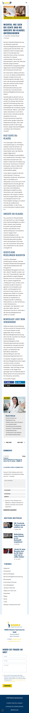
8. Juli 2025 (16, 544)
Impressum (14, 710)
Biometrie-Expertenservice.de (16, 698)
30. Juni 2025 (17, 559)
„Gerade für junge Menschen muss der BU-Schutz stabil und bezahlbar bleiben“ (19, 553)
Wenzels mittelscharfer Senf (11, 604)
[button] (9, 382)
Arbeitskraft (7, 571)
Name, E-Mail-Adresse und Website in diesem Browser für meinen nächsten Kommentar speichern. (14, 503)
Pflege (5, 596)
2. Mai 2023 (6, 456)
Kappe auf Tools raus (9, 590)
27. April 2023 (6, 35)
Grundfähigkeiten (8, 585)
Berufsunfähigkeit (8, 18)
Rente (5, 599)
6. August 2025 (17, 529)
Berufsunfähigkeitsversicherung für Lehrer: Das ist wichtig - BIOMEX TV (12, 460)
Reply (24, 456)
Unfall (5, 601)
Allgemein (6, 568)
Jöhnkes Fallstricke (9, 588)
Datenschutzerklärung (14, 706)
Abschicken (7, 686)
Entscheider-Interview (9, 582)
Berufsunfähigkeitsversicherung (21, 18)
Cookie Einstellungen (15, 703)
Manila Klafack (15, 35)
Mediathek (6, 593)
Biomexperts (7, 579)
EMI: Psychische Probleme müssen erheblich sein (19, 525)
